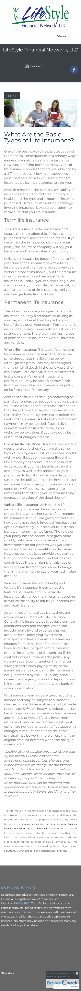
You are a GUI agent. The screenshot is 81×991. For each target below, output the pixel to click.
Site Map (7, 973)
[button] (64, 36)
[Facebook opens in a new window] (74, 72)
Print (12, 96)
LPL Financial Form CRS (18, 887)
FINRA (18, 903)
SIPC (26, 903)
